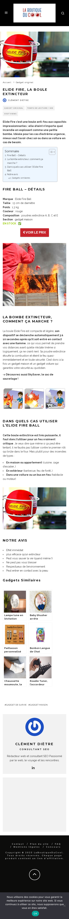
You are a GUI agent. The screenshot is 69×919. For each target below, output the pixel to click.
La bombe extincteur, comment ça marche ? (25, 161)
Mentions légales (26, 847)
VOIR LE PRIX (35, 232)
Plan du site (39, 844)
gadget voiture (45, 363)
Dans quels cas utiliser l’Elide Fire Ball (25, 168)
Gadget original (13, 108)
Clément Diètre (18, 100)
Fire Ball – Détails (16, 155)
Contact (18, 844)
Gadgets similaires (21, 178)
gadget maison (24, 219)
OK (35, 913)
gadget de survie (16, 705)
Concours (53, 847)
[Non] (64, 905)
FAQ (58, 844)
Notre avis (12, 174)
